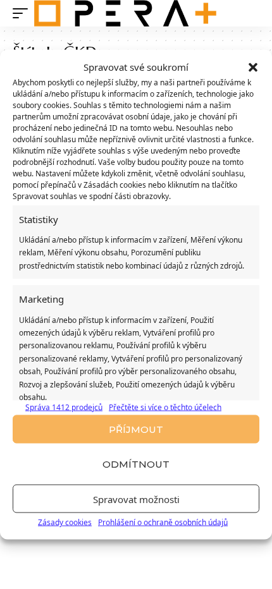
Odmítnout (136, 464)
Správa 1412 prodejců (63, 407)
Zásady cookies (65, 522)
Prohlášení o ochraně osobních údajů (163, 522)
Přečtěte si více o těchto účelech (165, 407)
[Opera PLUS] (125, 13)
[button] (253, 67)
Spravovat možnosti (136, 498)
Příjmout (136, 429)
